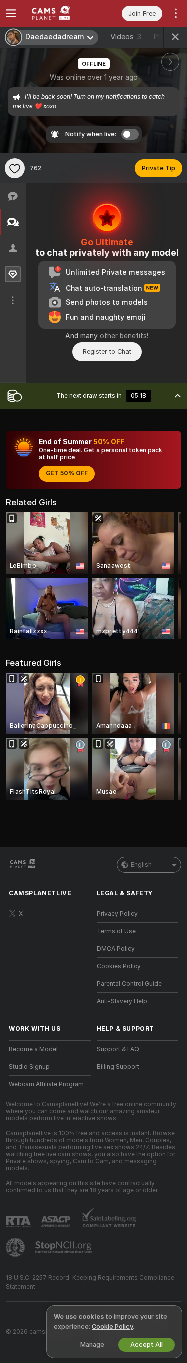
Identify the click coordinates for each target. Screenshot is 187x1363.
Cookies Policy (119, 966)
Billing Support (118, 1066)
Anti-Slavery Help (122, 1001)
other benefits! (124, 336)
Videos (125, 36)
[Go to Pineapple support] (16, 1247)
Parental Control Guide (129, 983)
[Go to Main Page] (58, 13)
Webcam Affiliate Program (46, 1084)
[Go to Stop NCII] (64, 1247)
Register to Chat (107, 351)
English (141, 864)
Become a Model (33, 1049)
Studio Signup (29, 1066)
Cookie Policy (112, 1326)
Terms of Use (116, 931)
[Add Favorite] (15, 168)
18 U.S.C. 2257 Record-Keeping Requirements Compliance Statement (90, 1282)
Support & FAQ (118, 1049)
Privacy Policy (117, 913)
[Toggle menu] (11, 13)
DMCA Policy (116, 948)
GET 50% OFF (67, 473)
